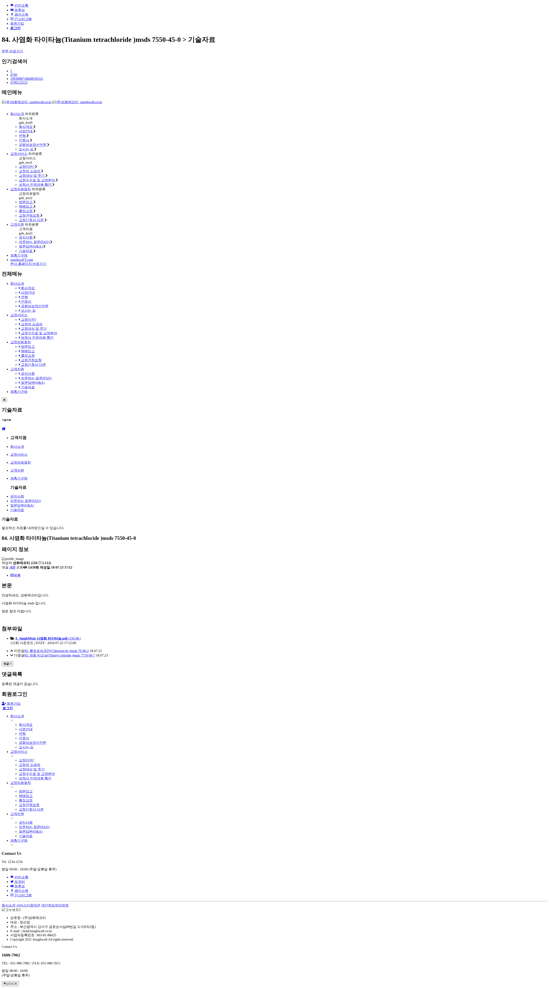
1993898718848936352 (26, 78)
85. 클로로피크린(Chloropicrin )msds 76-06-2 (56, 651)
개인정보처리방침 (55, 905)
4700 (13, 75)
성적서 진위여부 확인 (35, 184)
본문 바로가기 (12, 51)
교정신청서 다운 (32, 220)
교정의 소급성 (30, 171)
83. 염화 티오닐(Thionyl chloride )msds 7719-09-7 (59, 655)
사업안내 (26, 131)
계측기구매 (18, 255)
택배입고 (26, 206)
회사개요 (26, 127)
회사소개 (17, 114)
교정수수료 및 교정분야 (37, 180)
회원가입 (17, 23)
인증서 (24, 140)
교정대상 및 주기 (32, 175)
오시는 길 (26, 149)
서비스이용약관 (28, 905)
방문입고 (26, 202)
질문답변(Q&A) (31, 246)
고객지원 (17, 224)
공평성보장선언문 (33, 145)
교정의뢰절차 (20, 189)
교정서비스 (18, 154)
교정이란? (27, 166)
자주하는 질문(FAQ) (34, 242)
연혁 (23, 136)
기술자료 (26, 251)
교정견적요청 (29, 215)
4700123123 (18, 82)
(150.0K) (48, 638)
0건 (12, 567)
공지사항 (26, 237)
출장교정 (26, 211)
